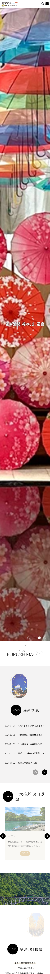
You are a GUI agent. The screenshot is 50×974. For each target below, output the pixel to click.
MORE (25, 853)
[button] (28, 637)
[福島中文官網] (9, 5)
